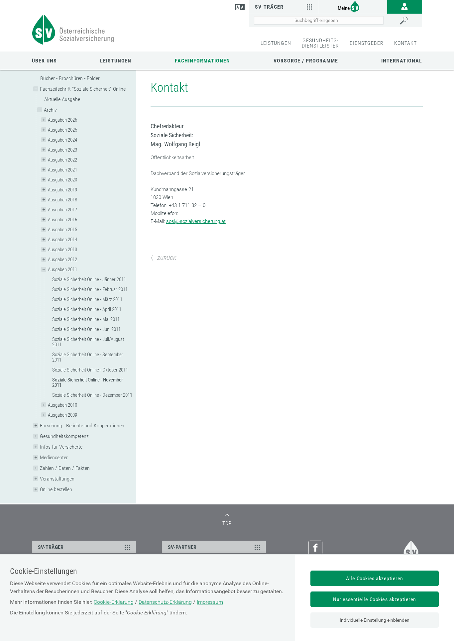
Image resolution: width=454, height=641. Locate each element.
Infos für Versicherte (61, 447)
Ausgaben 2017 (62, 210)
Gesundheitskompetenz (64, 436)
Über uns (44, 60)
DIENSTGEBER (367, 43)
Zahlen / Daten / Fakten (65, 468)
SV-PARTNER (182, 547)
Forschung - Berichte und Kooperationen (82, 425)
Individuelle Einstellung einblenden (374, 620)
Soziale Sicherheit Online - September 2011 (87, 357)
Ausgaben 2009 (62, 415)
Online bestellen (56, 489)
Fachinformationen (202, 60)
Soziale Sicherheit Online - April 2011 (86, 309)
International (401, 60)
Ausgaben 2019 (62, 190)
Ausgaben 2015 (62, 230)
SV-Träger (269, 7)
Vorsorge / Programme (306, 60)
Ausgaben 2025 (62, 130)
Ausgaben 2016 (62, 220)
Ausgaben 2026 (62, 120)
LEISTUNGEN (276, 43)
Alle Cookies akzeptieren (374, 578)
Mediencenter (54, 457)
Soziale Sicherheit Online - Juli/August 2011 (88, 342)
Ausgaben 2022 (62, 160)
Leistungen (115, 60)
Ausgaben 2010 (62, 405)
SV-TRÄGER (50, 547)
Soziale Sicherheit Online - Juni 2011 (86, 329)
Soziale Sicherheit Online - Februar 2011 (90, 289)
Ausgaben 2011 (62, 269)
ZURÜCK (166, 258)
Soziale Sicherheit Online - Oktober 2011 (90, 370)
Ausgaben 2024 (62, 140)
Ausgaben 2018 (62, 200)
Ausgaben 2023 (62, 150)
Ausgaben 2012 (62, 260)
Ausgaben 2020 (62, 180)
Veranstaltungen (57, 479)
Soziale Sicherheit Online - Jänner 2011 (89, 279)
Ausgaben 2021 (62, 170)
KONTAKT (405, 43)
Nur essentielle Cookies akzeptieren (374, 599)
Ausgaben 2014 (62, 240)
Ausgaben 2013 (62, 250)
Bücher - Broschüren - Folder (70, 78)
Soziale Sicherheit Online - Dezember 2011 (92, 395)
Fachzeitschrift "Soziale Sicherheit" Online (83, 89)
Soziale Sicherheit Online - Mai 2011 (86, 319)
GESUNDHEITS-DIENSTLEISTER (320, 43)
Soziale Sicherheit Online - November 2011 (87, 382)
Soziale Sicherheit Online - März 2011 (87, 299)
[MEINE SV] (352, 6)
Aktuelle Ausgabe (62, 99)
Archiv (50, 110)
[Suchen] (409, 21)
